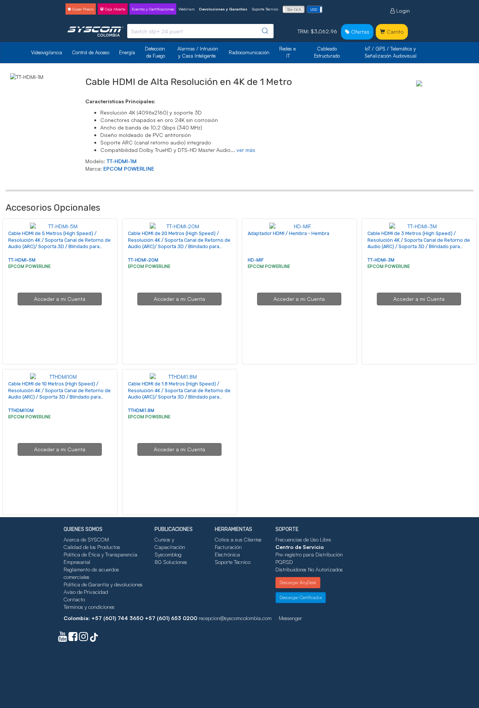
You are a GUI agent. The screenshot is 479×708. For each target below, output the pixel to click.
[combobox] (200, 31)
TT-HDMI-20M (143, 260)
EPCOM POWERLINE (128, 168)
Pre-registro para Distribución (309, 554)
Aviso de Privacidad (86, 592)
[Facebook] (72, 638)
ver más (246, 150)
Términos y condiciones (89, 607)
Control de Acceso (90, 52)
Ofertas (359, 31)
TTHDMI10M (21, 410)
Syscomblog (168, 554)
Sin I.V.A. (294, 9)
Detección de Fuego (156, 52)
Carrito (394, 31)
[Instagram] (83, 638)
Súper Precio (82, 9)
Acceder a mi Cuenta (59, 299)
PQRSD (284, 562)
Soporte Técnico (265, 9)
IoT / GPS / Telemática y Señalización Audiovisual (391, 52)
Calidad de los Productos (92, 547)
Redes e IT (287, 52)
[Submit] (264, 31)
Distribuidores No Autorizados (309, 569)
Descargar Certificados (301, 597)
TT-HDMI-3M (380, 260)
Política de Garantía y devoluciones (103, 584)
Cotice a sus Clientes (238, 539)
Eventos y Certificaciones (153, 9)
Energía (127, 52)
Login (402, 10)
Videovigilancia (46, 52)
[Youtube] (62, 638)
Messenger (290, 618)
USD (313, 9)
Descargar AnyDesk (298, 582)
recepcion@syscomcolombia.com (235, 618)
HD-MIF (256, 260)
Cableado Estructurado (327, 52)
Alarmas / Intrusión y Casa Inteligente (198, 52)
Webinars (187, 9)
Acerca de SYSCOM (86, 539)
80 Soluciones (171, 562)
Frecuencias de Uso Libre (303, 539)
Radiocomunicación (249, 52)
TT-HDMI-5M (22, 260)
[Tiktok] (93, 638)
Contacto (74, 599)
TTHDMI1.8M (141, 410)
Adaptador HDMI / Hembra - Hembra (288, 233)
